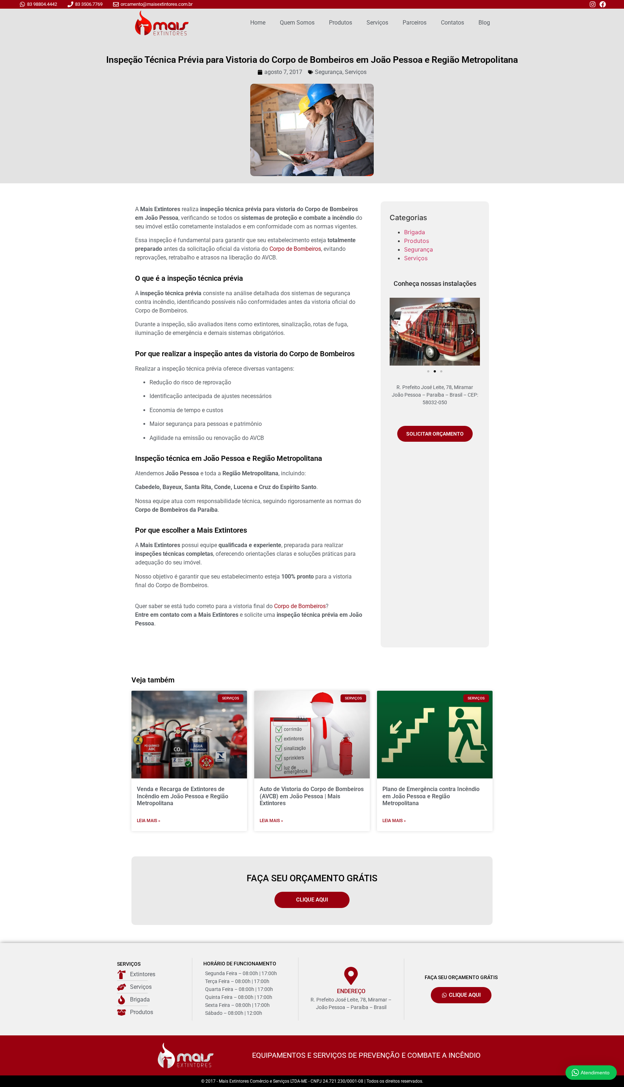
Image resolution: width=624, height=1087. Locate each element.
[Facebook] (602, 4)
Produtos (340, 22)
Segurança (328, 72)
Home (257, 22)
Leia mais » (148, 820)
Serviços (377, 22)
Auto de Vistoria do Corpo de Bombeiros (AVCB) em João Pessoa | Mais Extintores (312, 796)
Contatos (452, 22)
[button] (396, 331)
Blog (484, 22)
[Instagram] (592, 4)
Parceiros (414, 22)
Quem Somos (297, 22)
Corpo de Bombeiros (295, 248)
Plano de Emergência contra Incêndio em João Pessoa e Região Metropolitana (431, 796)
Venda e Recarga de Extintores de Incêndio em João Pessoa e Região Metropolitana (182, 796)
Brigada (414, 232)
